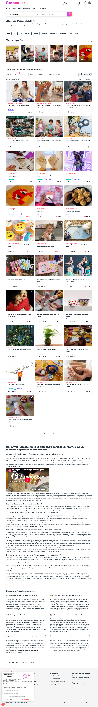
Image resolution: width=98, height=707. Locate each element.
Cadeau (14, 8)
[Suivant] (91, 41)
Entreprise (43, 8)
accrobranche (84, 532)
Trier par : (84, 79)
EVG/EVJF (35, 8)
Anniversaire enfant (24, 8)
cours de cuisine (44, 456)
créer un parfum (56, 565)
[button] (79, 3)
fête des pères (14, 573)
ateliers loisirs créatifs (55, 515)
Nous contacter (78, 683)
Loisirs (8, 8)
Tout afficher (49, 432)
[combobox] (23, 14)
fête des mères (58, 557)
